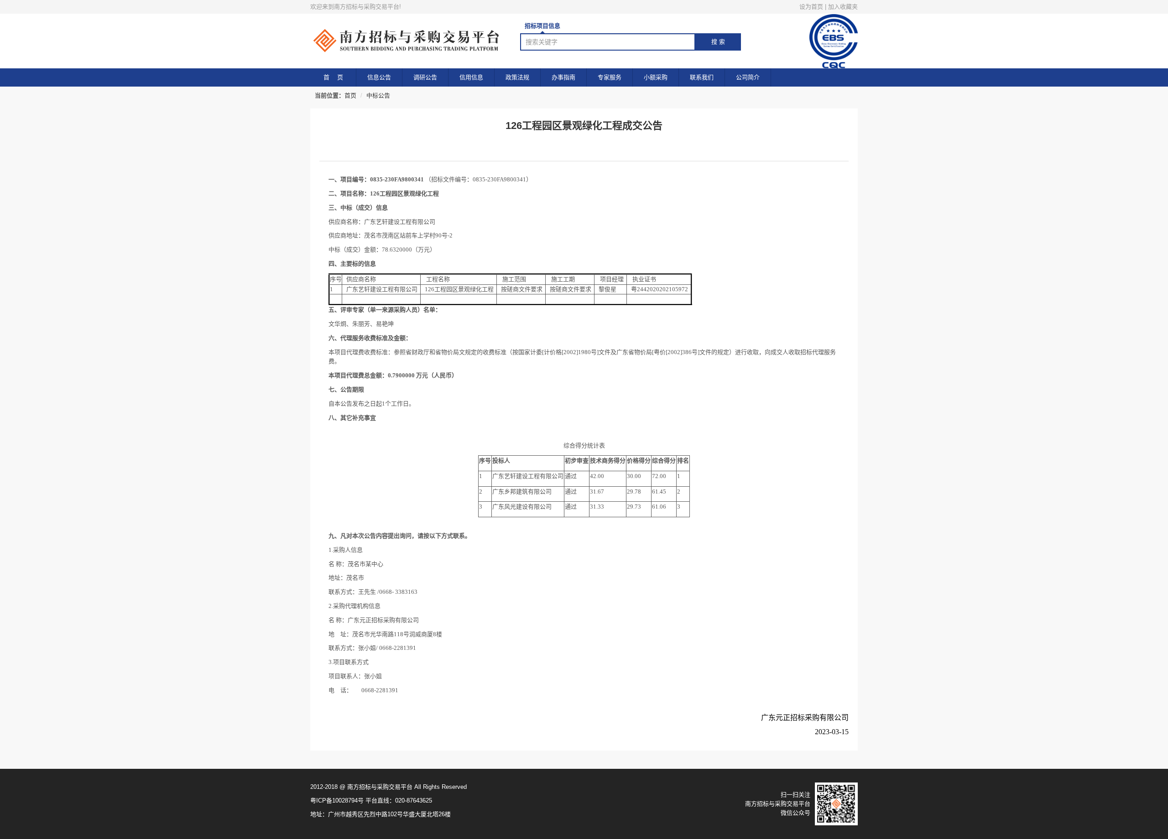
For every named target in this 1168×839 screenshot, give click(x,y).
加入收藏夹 (843, 6)
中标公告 (378, 95)
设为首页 (811, 6)
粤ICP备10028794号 (337, 800)
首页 (350, 95)
